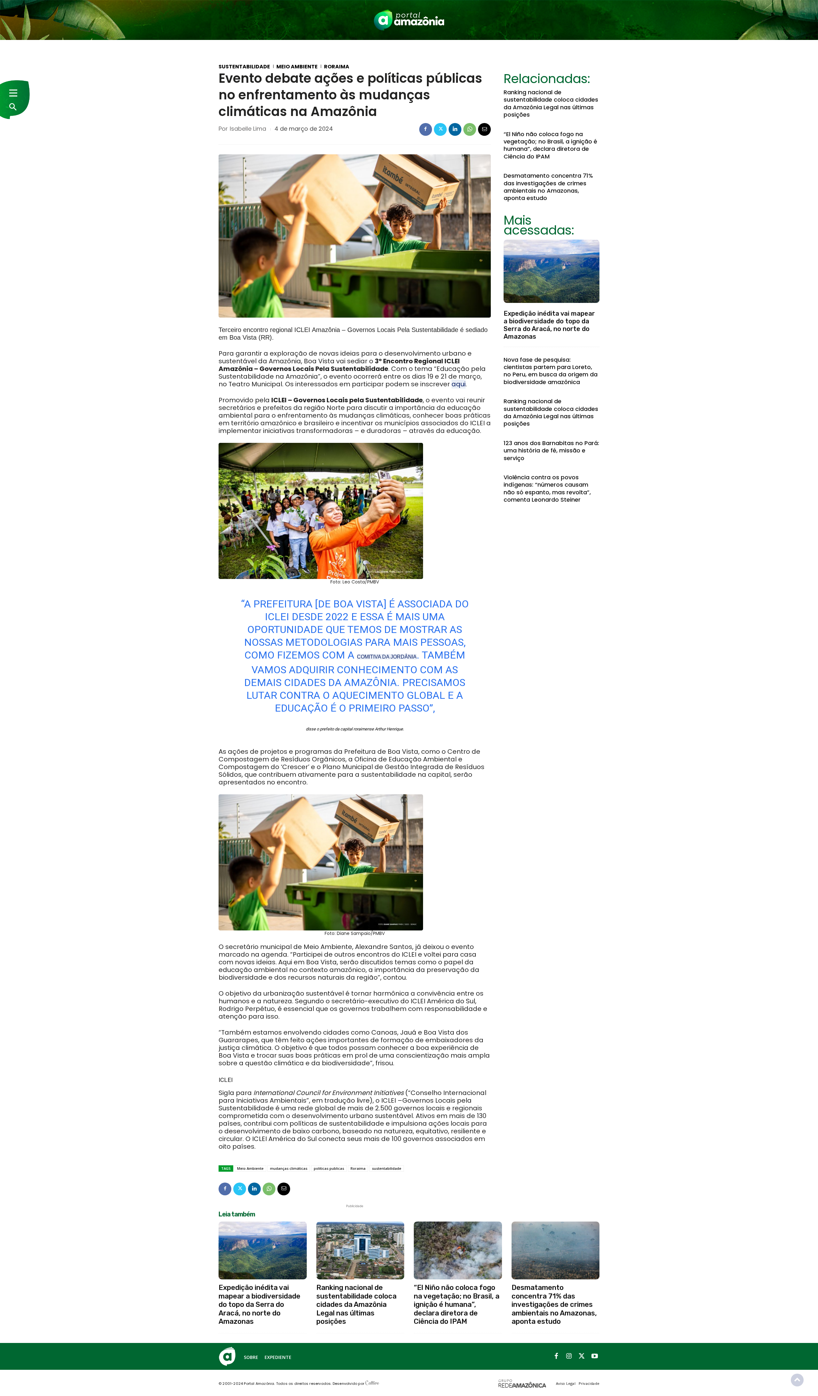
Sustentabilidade (244, 66)
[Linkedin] (455, 129)
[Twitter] (440, 129)
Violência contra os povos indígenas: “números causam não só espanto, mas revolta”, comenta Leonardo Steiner (547, 488)
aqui (458, 384)
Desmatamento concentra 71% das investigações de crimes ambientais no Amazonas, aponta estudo (548, 187)
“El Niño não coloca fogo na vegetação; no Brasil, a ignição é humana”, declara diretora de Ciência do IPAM (550, 145)
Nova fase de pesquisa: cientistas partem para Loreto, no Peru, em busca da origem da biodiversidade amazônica (551, 371)
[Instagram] (569, 1356)
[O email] (484, 129)
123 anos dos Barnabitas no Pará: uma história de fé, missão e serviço (551, 450)
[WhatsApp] (469, 129)
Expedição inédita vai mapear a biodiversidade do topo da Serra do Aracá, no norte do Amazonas (549, 325)
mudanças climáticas (288, 1168)
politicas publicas (329, 1168)
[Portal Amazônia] (409, 20)
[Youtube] (594, 1356)
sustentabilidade (386, 1168)
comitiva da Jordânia (387, 656)
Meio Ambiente (297, 66)
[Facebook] (425, 129)
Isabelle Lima (248, 129)
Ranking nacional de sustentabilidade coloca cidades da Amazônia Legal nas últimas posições (551, 103)
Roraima (336, 66)
